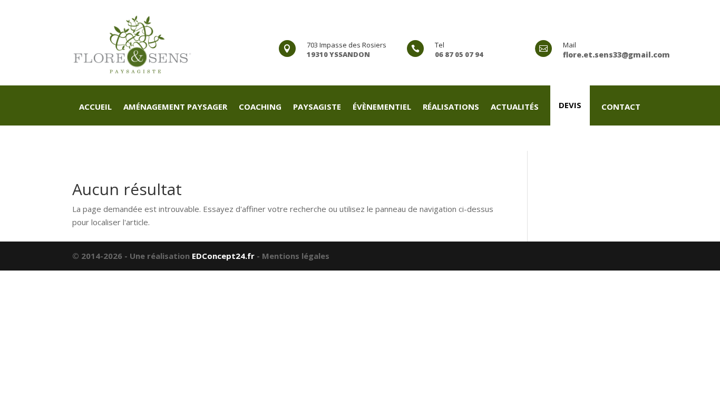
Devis (570, 105)
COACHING (260, 107)
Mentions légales (295, 255)
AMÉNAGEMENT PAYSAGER (175, 107)
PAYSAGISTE (317, 107)
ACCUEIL (95, 107)
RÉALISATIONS (451, 107)
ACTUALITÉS (515, 107)
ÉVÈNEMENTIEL (382, 107)
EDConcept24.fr (224, 255)
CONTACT (620, 107)
